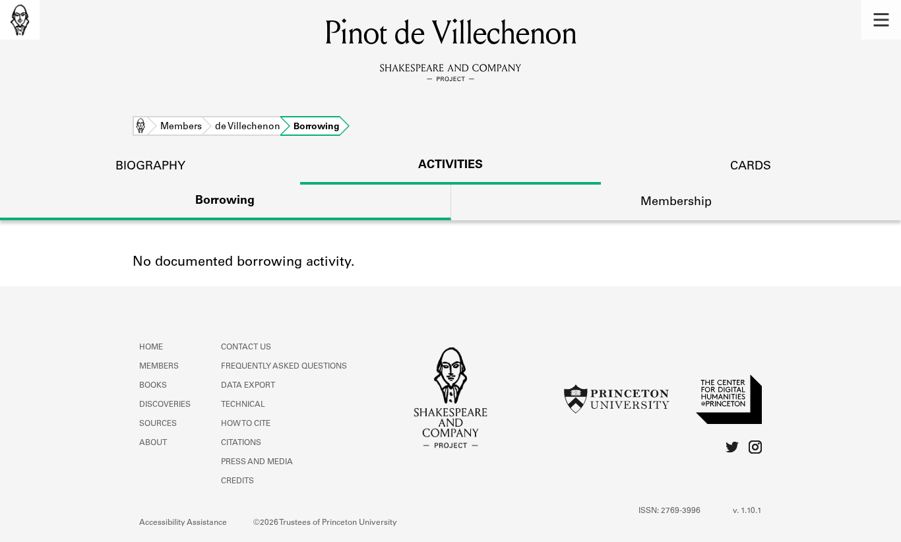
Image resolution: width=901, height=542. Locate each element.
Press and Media (257, 462)
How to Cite (245, 424)
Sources (158, 424)
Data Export (248, 386)
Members (181, 127)
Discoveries (165, 405)
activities (450, 165)
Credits (237, 481)
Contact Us (246, 347)
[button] (881, 20)
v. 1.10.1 (747, 511)
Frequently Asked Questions (284, 367)
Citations (241, 443)
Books (153, 386)
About (153, 443)
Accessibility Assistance (183, 523)
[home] (20, 20)
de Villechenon (247, 127)
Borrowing (225, 201)
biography (150, 167)
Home (140, 127)
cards (750, 167)
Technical (243, 405)
